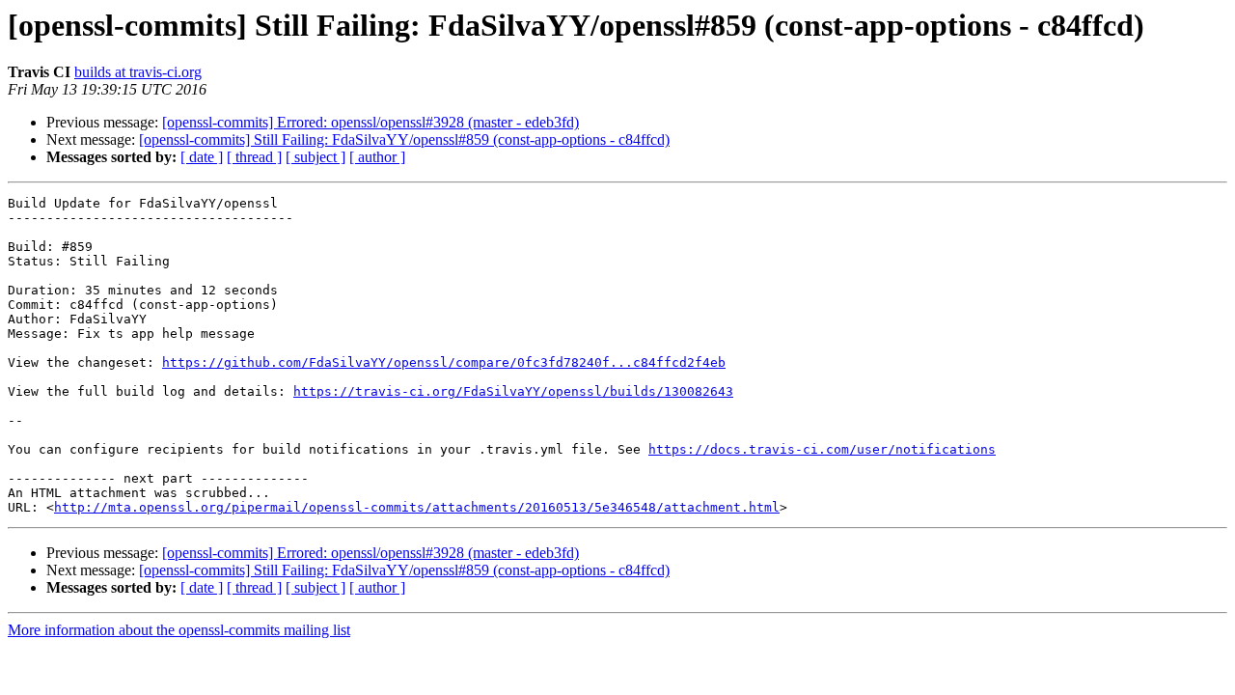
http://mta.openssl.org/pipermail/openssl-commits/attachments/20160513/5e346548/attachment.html (417, 507)
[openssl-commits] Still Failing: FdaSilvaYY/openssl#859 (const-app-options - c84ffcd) (404, 139)
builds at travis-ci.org (138, 72)
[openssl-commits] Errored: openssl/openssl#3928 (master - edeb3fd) (370, 122)
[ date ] (201, 157)
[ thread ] (254, 157)
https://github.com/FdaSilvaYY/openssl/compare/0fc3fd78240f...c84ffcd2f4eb (444, 362)
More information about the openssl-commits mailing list (179, 630)
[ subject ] (315, 157)
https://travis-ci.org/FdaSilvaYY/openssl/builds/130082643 (513, 391)
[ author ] (377, 157)
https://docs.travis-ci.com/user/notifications (822, 449)
